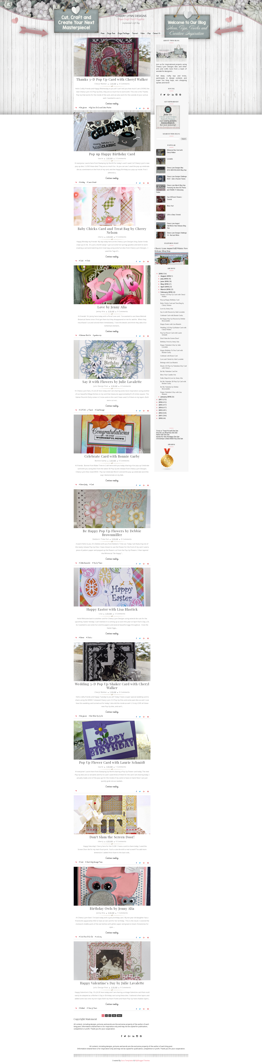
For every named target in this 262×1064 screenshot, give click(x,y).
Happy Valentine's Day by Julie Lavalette (112, 983)
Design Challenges (124, 33)
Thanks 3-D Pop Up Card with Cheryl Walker (112, 79)
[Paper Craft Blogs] (167, 459)
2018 (161, 273)
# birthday (82, 182)
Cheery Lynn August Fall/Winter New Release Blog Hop (176, 225)
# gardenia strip (97, 335)
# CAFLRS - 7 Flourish (86, 410)
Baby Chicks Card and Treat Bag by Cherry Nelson (112, 230)
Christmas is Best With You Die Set (169, 438)
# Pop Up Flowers (97, 563)
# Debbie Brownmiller (84, 563)
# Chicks (87, 260)
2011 (161, 415)
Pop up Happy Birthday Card (112, 154)
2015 (161, 405)
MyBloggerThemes (142, 1060)
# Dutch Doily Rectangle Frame (93, 862)
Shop (149, 33)
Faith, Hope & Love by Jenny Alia (171, 378)
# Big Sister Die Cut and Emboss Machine (100, 107)
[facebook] (160, 95)
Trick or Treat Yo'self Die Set (167, 431)
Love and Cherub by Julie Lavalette (171, 359)
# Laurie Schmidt (91, 182)
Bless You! (170, 206)
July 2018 (164, 279)
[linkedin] (173, 95)
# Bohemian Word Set (85, 335)
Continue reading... (112, 104)
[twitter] (164, 95)
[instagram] (176, 95)
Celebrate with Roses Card (169, 356)
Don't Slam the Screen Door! (112, 837)
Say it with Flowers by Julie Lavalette (112, 381)
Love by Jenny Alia (112, 307)
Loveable (170, 159)
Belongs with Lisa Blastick (169, 362)
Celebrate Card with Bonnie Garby (112, 456)
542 (114, 1016)
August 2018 (166, 276)
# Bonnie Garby (83, 484)
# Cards (81, 260)
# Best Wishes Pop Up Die (96, 716)
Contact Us (156, 33)
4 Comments (125, 386)
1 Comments (121, 767)
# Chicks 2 (89, 637)
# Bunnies (81, 637)
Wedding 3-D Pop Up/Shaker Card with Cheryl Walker (112, 686)
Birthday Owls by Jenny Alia (112, 908)
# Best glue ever (83, 107)
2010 (161, 418)
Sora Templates (127, 1060)
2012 (161, 413)
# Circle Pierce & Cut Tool (86, 936)
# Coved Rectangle (99, 410)
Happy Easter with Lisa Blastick (112, 609)
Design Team (111, 33)
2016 (161, 402)
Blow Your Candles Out (168, 375)
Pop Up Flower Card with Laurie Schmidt (112, 762)
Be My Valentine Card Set (168, 371)
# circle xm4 (98, 936)
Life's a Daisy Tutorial (174, 215)
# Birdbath (82, 1008)
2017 (161, 399)
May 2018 (165, 284)
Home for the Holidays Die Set (167, 437)
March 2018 (165, 289)
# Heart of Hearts (92, 1008)
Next (119, 1016)
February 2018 (166, 292)
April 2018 (165, 287)
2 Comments (121, 158)
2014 (161, 407)
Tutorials (135, 33)
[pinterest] (180, 95)
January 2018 (166, 397)
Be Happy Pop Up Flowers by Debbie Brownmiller (112, 533)
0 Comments (124, 84)
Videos (143, 33)
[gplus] (168, 95)
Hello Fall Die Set (162, 434)
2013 (161, 410)
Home (102, 33)
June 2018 (165, 281)
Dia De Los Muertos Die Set (166, 433)
